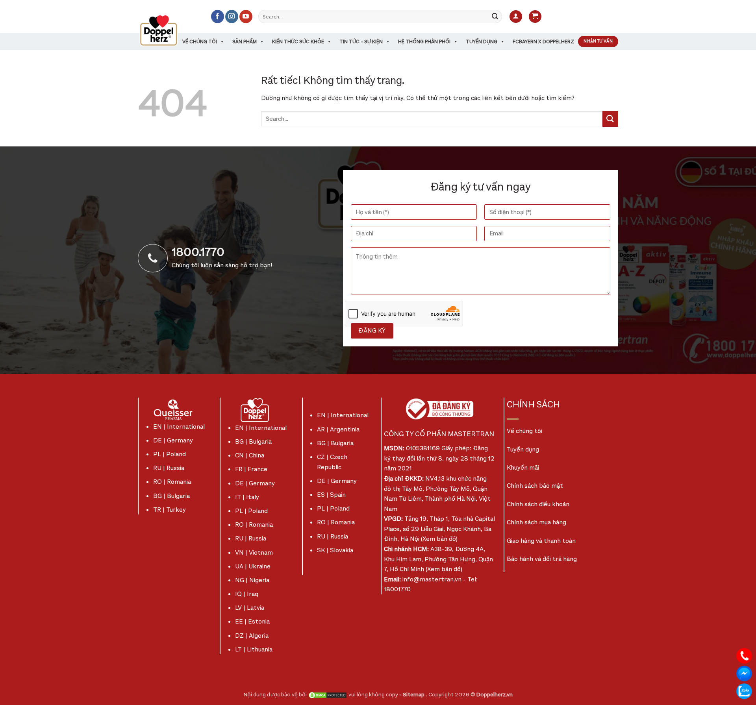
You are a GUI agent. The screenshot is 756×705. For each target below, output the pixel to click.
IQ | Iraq (246, 594)
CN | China (249, 455)
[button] (516, 16)
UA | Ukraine (253, 566)
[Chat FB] (744, 673)
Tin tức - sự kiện (361, 41)
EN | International (179, 426)
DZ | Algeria (252, 635)
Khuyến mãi (523, 467)
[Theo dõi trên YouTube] (245, 16)
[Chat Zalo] (744, 690)
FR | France (251, 469)
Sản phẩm (244, 41)
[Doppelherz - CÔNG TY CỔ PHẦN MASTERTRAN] (168, 30)
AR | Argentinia (338, 429)
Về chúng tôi (199, 41)
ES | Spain (331, 494)
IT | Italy (247, 497)
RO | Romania (172, 481)
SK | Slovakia (335, 550)
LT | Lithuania (253, 649)
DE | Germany (173, 440)
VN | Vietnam (254, 552)
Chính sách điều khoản (538, 504)
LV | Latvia (249, 607)
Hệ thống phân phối (424, 41)
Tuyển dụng (481, 41)
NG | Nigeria (252, 580)
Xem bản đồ (439, 539)
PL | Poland (169, 454)
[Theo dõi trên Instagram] (231, 16)
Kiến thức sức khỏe (298, 41)
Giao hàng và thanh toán (541, 541)
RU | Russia (168, 468)
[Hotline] (744, 655)
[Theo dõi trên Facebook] (217, 16)
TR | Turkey (169, 509)
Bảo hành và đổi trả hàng (542, 559)
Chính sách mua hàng (536, 522)
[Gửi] (495, 16)
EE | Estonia (252, 621)
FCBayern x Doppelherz (543, 41)
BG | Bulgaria (171, 496)
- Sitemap (412, 694)
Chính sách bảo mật (535, 485)
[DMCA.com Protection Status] (327, 694)
